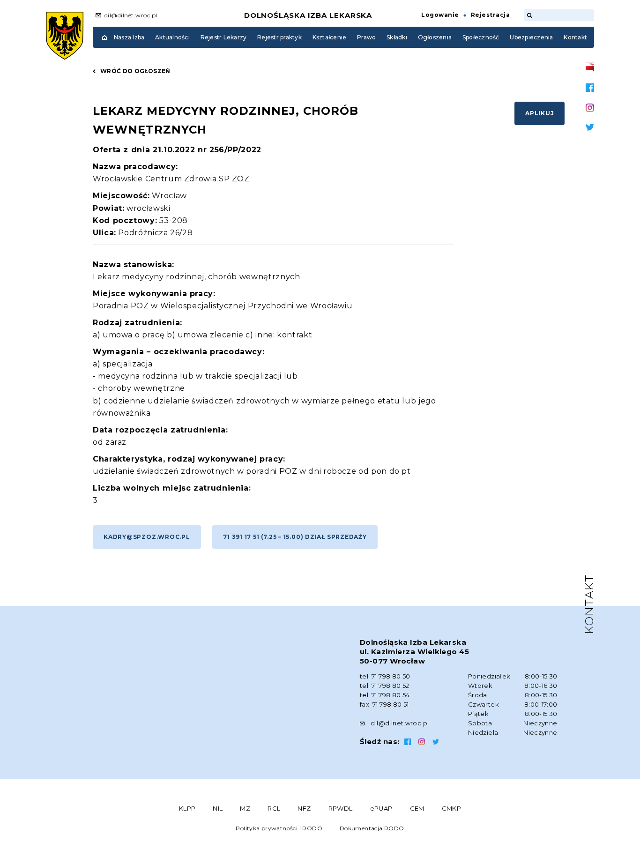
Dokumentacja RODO (372, 828)
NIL (218, 808)
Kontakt (575, 37)
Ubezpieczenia (531, 37)
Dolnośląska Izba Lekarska (308, 15)
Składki (397, 37)
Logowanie (440, 14)
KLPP (187, 808)
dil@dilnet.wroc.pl (130, 15)
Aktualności (172, 37)
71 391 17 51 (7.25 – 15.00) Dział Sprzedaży (295, 536)
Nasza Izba (129, 37)
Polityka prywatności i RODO (279, 828)
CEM (417, 808)
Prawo (366, 37)
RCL (274, 808)
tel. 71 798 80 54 (385, 695)
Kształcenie (330, 37)
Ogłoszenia (435, 37)
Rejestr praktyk (279, 37)
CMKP (451, 808)
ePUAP (381, 808)
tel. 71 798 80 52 (384, 685)
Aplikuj (539, 113)
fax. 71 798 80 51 (384, 704)
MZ (245, 808)
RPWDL (340, 808)
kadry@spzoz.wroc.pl (147, 536)
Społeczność (480, 37)
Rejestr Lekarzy (224, 37)
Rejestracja (490, 14)
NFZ (304, 808)
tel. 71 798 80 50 (385, 676)
